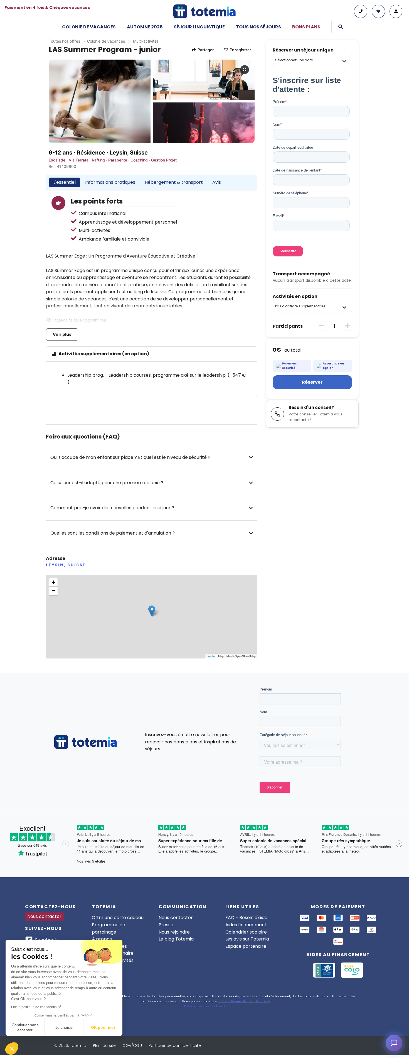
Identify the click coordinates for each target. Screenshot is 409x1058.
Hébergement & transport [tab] (174, 182)
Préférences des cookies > (204, 1006)
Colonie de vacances (89, 27)
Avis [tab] (216, 182)
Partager (206, 49)
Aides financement (246, 925)
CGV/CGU (132, 1045)
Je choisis (64, 1027)
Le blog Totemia (176, 939)
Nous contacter (44, 916)
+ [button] (53, 582)
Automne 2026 (145, 27)
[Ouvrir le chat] (394, 1043)
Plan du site (104, 1045)
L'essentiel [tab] (64, 182)
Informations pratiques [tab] (110, 182)
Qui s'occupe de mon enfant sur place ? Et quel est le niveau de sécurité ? (130, 457)
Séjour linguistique (199, 27)
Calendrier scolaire (246, 932)
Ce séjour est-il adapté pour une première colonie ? (106, 482)
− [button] (53, 590)
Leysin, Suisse (129, 152)
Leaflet (211, 656)
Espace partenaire (245, 946)
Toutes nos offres (64, 41)
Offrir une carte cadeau (118, 917)
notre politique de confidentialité (244, 1001)
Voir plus (62, 334)
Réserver (312, 382)
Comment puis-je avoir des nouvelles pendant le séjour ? (112, 507)
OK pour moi (103, 1027)
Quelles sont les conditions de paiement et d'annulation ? (112, 533)
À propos (102, 939)
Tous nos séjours (258, 27)
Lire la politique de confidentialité (36, 1007)
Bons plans (306, 27)
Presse (166, 925)
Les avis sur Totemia (247, 939)
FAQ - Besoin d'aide (246, 917)
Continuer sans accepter (25, 1027)
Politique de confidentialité (175, 1045)
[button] (11, 1048)
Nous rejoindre (174, 932)
